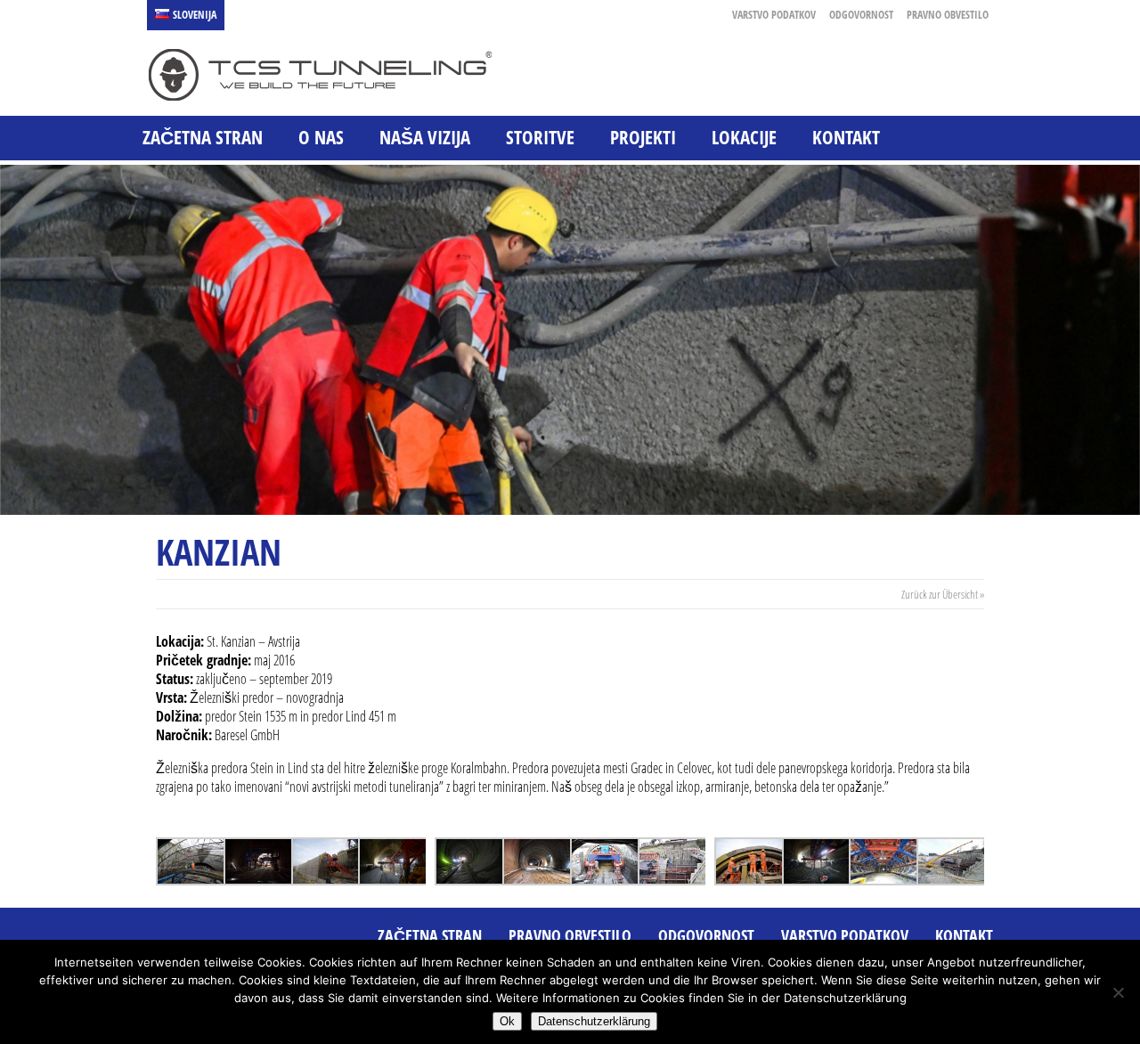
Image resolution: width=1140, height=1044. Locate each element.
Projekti (643, 137)
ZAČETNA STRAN (202, 137)
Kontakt (846, 137)
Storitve (540, 137)
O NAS (321, 137)
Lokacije (744, 137)
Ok (507, 1021)
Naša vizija (424, 137)
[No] (1118, 992)
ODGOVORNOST (861, 14)
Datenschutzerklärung (594, 1021)
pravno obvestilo (948, 14)
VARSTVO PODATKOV (774, 14)
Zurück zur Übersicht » (942, 594)
